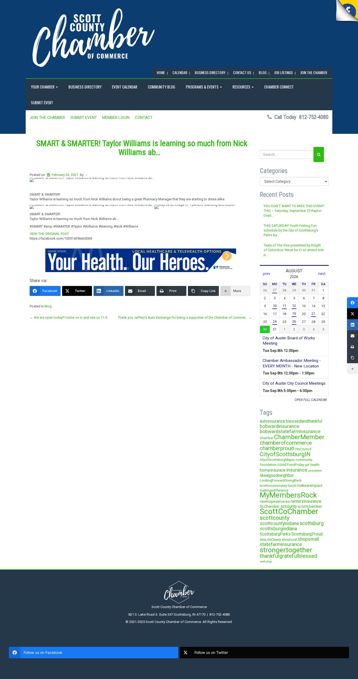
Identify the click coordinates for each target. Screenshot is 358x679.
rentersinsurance (306, 501)
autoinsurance (272, 421)
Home (161, 72)
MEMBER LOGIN (115, 117)
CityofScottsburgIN (285, 454)
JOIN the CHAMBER (313, 72)
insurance (296, 470)
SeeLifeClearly (270, 540)
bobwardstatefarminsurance (290, 431)
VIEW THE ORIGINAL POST (49, 234)
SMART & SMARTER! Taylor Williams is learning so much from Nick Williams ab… (141, 148)
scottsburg (312, 523)
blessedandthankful (304, 421)
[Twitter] (352, 313)
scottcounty (274, 518)
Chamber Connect (279, 87)
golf (307, 465)
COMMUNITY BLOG (161, 87)
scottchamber (310, 506)
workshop (266, 561)
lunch (292, 486)
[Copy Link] (352, 357)
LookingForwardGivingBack (280, 480)
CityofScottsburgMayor (277, 460)
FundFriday (295, 465)
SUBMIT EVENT (42, 102)
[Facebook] (352, 302)
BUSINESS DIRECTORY (210, 72)
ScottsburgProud (307, 534)
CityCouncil (303, 449)
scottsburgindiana (278, 528)
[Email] (352, 335)
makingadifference (274, 490)
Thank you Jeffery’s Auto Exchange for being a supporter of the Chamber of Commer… (185, 317)
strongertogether (286, 550)
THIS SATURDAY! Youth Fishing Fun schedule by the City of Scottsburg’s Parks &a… (291, 230)
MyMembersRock (288, 495)
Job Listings (283, 72)
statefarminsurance (281, 544)
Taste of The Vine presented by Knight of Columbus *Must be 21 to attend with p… (294, 250)
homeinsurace (273, 470)
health (314, 465)
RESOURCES (241, 87)
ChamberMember (299, 437)
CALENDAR (179, 72)
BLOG (263, 72)
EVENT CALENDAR (124, 87)
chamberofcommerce (286, 443)
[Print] (352, 346)
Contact (144, 117)
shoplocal (289, 540)
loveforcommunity (273, 486)
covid (281, 464)
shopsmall (308, 539)
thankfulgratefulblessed (288, 556)
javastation (315, 470)
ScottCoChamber (289, 511)
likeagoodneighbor (277, 475)
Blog (48, 306)
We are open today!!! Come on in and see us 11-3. (69, 317)
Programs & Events (202, 87)
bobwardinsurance (279, 426)
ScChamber (270, 506)
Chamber (266, 438)
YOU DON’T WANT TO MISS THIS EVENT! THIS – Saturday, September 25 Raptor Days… (294, 211)
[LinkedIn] (352, 324)
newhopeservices (275, 501)
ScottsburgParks (275, 534)
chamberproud (277, 448)
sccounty (288, 506)
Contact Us (242, 72)
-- (86, 175)
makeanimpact (309, 485)
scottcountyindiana (279, 523)
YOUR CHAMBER (43, 87)
